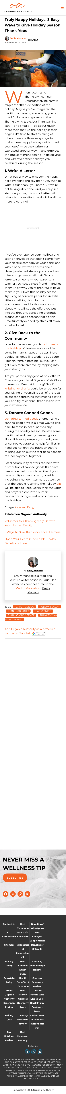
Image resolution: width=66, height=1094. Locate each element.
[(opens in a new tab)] (27, 1051)
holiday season (49, 607)
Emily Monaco (17, 38)
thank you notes (18, 611)
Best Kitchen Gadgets (23, 994)
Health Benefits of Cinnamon (23, 982)
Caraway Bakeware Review (37, 982)
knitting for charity (17, 388)
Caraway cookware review (22, 1019)
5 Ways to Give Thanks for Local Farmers (32, 532)
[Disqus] (33, 679)
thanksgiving (42, 611)
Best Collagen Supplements (37, 936)
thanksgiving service (21, 615)
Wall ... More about (29, 588)
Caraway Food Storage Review (37, 965)
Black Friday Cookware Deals (37, 1007)
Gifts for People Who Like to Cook (37, 994)
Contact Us (9, 924)
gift (58, 483)
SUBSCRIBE (15, 877)
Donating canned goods (21, 418)
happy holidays (24, 607)
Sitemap (9, 944)
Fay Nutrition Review (9, 1036)
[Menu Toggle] (62, 7)
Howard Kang (24, 507)
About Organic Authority (9, 994)
